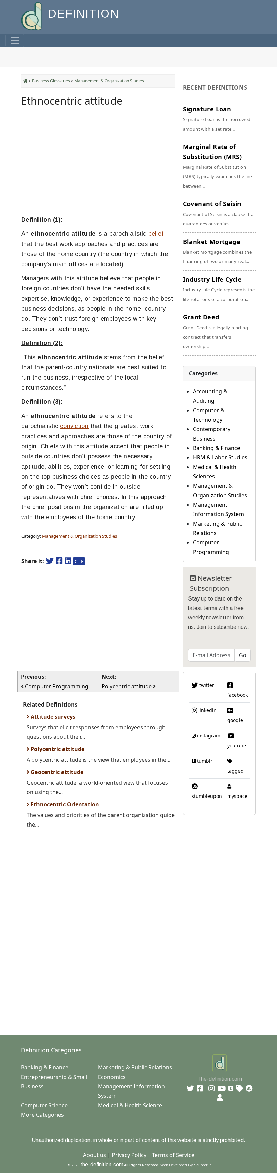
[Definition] (32, 16)
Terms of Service (173, 1155)
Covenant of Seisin (219, 213)
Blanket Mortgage (217, 251)
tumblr (204, 761)
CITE (79, 561)
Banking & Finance (216, 448)
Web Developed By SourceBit (185, 1165)
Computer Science (44, 1105)
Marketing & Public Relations (135, 1067)
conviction (74, 426)
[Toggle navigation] (14, 40)
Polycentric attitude (56, 749)
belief (156, 233)
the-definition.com (101, 1164)
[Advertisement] (98, 163)
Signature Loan (217, 118)
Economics (112, 1077)
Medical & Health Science (130, 1105)
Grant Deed (215, 331)
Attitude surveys (52, 716)
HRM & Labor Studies (220, 457)
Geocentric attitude (56, 772)
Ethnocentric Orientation (64, 804)
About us (94, 1155)
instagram (208, 735)
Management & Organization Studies (109, 81)
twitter (206, 685)
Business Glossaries (51, 81)
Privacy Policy (129, 1155)
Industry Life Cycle (219, 288)
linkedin (207, 710)
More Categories (42, 1114)
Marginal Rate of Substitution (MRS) (218, 166)
